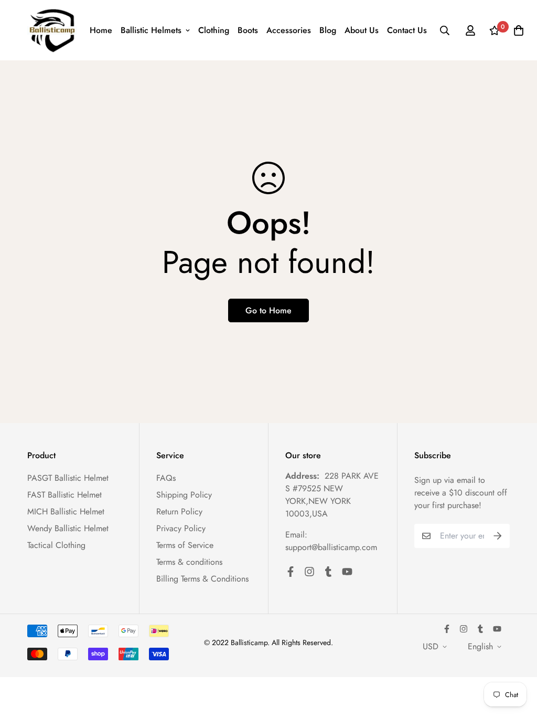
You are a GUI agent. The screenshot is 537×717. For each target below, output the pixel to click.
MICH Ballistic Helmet (65, 511)
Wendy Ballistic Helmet (68, 528)
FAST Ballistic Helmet (64, 495)
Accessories (288, 30)
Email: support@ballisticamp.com (331, 541)
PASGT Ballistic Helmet (68, 478)
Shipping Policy (184, 495)
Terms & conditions (189, 562)
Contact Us (407, 30)
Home (101, 30)
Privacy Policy (181, 528)
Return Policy (179, 511)
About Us (362, 30)
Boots (248, 30)
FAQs (166, 478)
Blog (327, 30)
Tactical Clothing (56, 545)
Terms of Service (184, 545)
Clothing (213, 30)
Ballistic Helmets (151, 30)
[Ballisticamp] (52, 30)
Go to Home (268, 310)
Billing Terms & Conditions (202, 579)
